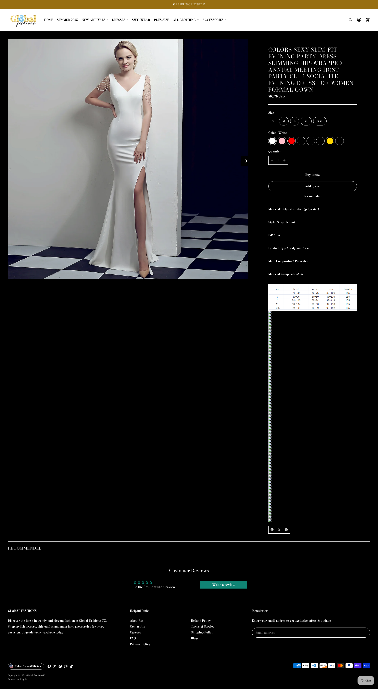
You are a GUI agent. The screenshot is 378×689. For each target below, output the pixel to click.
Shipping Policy (202, 632)
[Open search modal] (350, 19)
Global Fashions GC (35, 675)
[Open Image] (128, 159)
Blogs (195, 638)
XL (306, 121)
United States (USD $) (27, 666)
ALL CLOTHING (184, 20)
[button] (245, 161)
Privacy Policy (140, 644)
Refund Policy (201, 620)
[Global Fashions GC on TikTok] (71, 666)
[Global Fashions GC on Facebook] (49, 666)
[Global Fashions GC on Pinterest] (60, 666)
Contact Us (137, 626)
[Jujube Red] (339, 141)
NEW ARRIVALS (93, 20)
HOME (48, 20)
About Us (136, 620)
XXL (320, 121)
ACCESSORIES (212, 20)
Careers (135, 632)
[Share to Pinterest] (272, 530)
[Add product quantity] (284, 160)
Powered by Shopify (17, 679)
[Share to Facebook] (286, 530)
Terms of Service (202, 626)
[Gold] (330, 141)
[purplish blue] (311, 141)
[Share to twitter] (279, 530)
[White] (272, 141)
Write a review (223, 584)
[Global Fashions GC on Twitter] (55, 666)
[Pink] (282, 141)
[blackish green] (320, 141)
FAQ (133, 638)
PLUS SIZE (161, 20)
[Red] (292, 141)
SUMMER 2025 (67, 20)
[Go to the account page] (359, 19)
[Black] (301, 141)
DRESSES (118, 20)
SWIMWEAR (141, 20)
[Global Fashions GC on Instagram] (66, 666)
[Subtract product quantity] (272, 160)
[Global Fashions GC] (23, 19)
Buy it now (312, 174)
